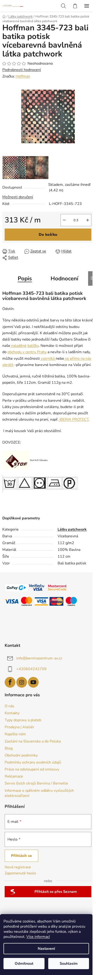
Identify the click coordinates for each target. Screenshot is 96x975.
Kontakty (12, 713)
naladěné (18, 345)
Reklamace (14, 776)
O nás (9, 706)
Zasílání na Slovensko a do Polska (33, 741)
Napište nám (15, 734)
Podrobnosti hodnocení (21, 69)
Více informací (38, 936)
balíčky (33, 345)
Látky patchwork (72, 529)
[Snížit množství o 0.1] (64, 220)
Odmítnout (24, 963)
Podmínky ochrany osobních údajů (33, 762)
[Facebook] (10, 682)
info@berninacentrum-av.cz (39, 658)
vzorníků (48, 358)
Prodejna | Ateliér (19, 727)
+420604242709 (31, 669)
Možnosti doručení (17, 197)
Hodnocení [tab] (64, 278)
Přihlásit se (21, 855)
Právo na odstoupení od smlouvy (32, 769)
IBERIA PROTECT (73, 419)
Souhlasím (69, 963)
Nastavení (46, 948)
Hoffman (23, 76)
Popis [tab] (25, 278)
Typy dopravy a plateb (23, 720)
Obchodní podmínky (21, 755)
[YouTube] (33, 682)
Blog (9, 748)
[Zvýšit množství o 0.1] (87, 220)
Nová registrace (18, 867)
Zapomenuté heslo (20, 873)
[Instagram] (21, 682)
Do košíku (48, 234)
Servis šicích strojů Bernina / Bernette (36, 783)
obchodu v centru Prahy (27, 352)
